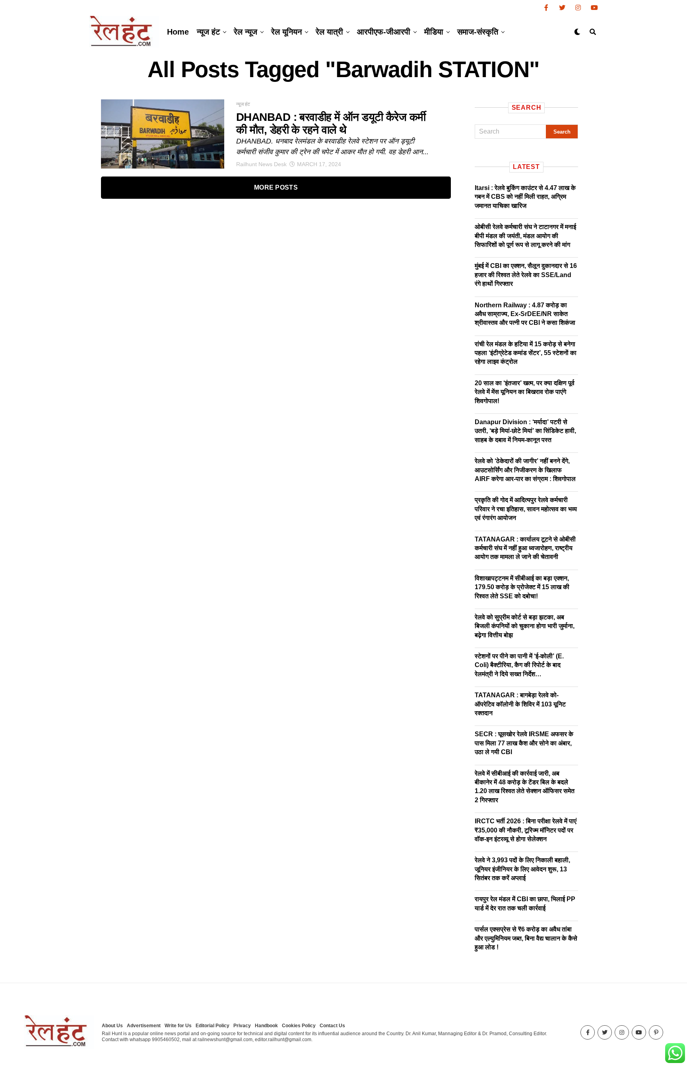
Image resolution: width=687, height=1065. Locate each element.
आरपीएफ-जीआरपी (383, 31)
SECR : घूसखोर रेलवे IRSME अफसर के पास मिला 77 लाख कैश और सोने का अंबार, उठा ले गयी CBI (524, 743)
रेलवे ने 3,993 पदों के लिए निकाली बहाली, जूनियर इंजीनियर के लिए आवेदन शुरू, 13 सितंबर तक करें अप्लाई (522, 869)
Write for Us (178, 1025)
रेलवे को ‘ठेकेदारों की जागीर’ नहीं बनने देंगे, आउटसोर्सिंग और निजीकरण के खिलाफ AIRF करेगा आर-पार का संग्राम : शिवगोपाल (525, 470)
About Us (112, 1025)
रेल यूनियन (286, 31)
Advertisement (144, 1025)
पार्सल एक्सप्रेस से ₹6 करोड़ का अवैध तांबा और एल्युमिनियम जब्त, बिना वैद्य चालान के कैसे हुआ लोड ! (526, 938)
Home (178, 31)
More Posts (276, 187)
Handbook (266, 1025)
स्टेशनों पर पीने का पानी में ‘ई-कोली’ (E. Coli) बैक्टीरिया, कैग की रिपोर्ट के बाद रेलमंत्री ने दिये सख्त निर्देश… (519, 665)
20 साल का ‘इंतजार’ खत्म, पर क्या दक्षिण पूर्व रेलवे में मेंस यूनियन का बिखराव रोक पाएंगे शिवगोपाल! (524, 392)
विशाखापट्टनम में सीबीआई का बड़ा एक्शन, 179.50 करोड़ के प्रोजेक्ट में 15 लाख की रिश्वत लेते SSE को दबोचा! (522, 587)
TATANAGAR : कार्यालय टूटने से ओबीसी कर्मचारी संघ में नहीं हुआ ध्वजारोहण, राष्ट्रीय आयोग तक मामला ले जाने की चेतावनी (525, 548)
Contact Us (332, 1025)
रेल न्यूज (245, 31)
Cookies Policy (299, 1025)
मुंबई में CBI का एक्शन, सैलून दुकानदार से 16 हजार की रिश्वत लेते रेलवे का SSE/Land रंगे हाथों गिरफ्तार (526, 274)
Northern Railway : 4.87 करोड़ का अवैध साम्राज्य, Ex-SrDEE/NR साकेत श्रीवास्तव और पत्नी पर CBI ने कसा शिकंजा (525, 314)
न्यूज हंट (208, 31)
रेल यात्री (329, 31)
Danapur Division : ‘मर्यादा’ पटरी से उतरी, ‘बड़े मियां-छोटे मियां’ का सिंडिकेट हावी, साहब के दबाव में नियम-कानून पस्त (525, 431)
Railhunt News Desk (261, 164)
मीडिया (433, 31)
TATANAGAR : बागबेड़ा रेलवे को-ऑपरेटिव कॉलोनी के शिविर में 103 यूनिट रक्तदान (520, 704)
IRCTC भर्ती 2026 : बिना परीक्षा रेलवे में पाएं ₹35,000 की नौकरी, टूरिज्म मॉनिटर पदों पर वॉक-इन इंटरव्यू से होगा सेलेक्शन (525, 830)
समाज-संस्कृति (477, 31)
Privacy (242, 1025)
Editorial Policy (212, 1025)
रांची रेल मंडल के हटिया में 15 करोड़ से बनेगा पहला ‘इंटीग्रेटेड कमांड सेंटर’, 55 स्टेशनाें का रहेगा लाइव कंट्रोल (525, 353)
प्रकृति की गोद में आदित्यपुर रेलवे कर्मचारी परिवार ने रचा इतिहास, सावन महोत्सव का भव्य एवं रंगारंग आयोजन (526, 509)
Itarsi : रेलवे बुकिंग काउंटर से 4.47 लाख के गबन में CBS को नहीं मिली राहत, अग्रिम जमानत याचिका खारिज (525, 196)
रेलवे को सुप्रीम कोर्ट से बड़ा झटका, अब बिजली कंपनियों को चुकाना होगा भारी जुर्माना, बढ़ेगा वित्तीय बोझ (524, 626)
